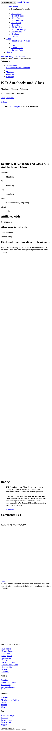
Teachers (15, 36)
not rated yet (15, 106)
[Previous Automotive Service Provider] (1, 520)
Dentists (15, 25)
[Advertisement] (26, 134)
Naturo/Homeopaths (19, 29)
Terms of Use (17, 48)
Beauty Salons (17, 16)
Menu (8, 38)
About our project (8, 715)
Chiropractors (17, 20)
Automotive (16, 13)
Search (14, 45)
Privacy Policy (17, 50)
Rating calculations (8, 682)
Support (4, 724)
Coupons (4, 702)
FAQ (3, 689)
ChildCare (15, 18)
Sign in (9, 52)
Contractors (16, 23)
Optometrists (16, 32)
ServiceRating (12, 7)
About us (4, 718)
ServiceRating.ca (8, 687)
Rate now (5, 102)
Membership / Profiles (20, 41)
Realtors (15, 34)
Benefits (4, 680)
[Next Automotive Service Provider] (3, 520)
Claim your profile (7, 98)
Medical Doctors (18, 27)
